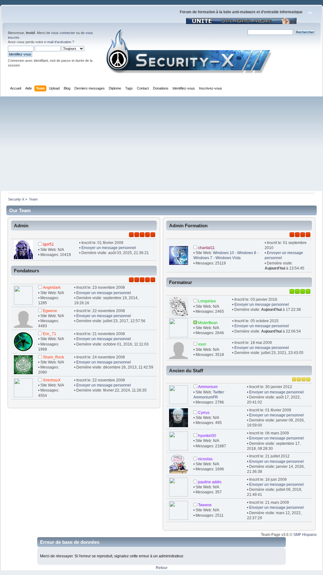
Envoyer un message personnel (108, 248)
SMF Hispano (305, 534)
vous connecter (63, 33)
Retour (161, 568)
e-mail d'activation (57, 42)
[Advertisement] (161, 144)
